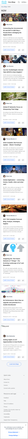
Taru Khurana (9, 66)
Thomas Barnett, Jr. (11, 139)
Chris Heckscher (10, 336)
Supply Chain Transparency (10, 420)
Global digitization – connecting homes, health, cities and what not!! (13, 182)
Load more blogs (14, 364)
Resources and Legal (10, 394)
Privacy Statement (13, 432)
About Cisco (7, 379)
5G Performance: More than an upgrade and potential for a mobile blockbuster (13, 302)
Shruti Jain (9, 103)
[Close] (25, 425)
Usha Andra (9, 24)
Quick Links (7, 375)
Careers (6, 385)
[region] (14, 431)
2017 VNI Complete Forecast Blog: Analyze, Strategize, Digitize (12, 221)
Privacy (5, 406)
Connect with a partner (9, 388)
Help (5, 400)
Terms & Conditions (8, 403)
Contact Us (6, 382)
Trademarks (7, 417)
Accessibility (7, 414)
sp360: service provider (9, 49)
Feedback (6, 397)
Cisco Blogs (11, 2)
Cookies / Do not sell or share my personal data (12, 410)
